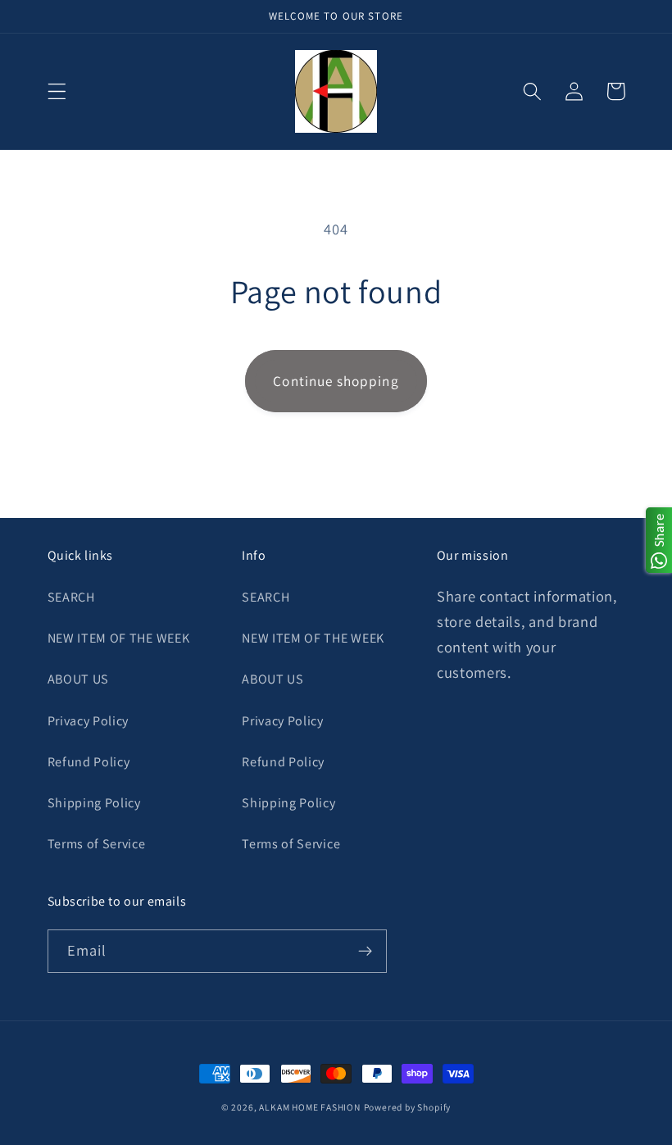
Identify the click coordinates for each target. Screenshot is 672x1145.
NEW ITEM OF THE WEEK (119, 638)
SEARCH (71, 597)
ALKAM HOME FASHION (310, 1107)
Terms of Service (97, 843)
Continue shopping (336, 380)
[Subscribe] (365, 951)
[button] (57, 91)
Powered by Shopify (408, 1107)
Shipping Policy (94, 802)
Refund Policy (89, 761)
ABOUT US (79, 679)
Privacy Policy (88, 720)
